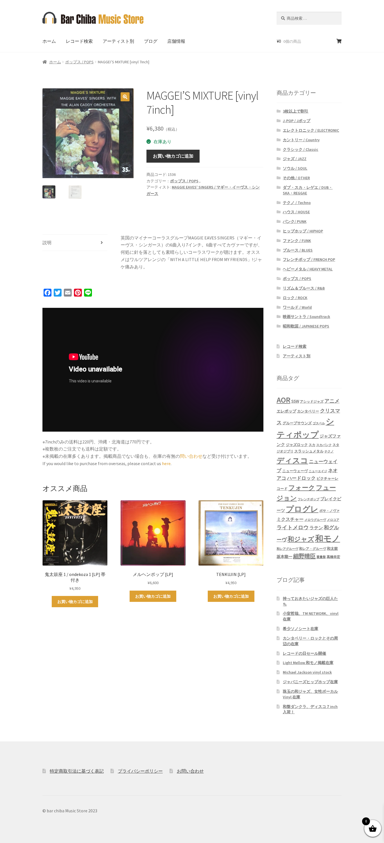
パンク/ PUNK (294, 221)
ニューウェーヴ (295, 470)
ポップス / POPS (79, 61)
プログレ (302, 509)
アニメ (332, 401)
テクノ (329, 451)
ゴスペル (319, 423)
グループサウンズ (297, 423)
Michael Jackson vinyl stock (307, 672)
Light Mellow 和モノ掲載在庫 (308, 662)
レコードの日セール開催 (304, 653)
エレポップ (286, 411)
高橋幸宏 (333, 557)
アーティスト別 (118, 41)
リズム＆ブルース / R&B (304, 288)
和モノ (327, 538)
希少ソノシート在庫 (300, 628)
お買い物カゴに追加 (173, 156)
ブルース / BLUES (298, 250)
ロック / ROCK (295, 297)
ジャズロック (297, 444)
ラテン (316, 527)
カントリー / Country (301, 139)
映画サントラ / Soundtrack (306, 316)
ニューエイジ (318, 471)
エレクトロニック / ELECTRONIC (311, 130)
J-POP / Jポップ (296, 120)
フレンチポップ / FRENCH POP (309, 259)
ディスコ (292, 460)
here (166, 463)
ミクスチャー (290, 519)
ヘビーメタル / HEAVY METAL (308, 269)
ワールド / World (297, 307)
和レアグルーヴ (287, 549)
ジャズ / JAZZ (294, 158)
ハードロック (301, 478)
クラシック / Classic (300, 149)
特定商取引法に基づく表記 (77, 771)
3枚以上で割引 (295, 111)
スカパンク (324, 445)
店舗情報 (176, 41)
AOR (283, 400)
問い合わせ (191, 456)
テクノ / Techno (297, 202)
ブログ (150, 41)
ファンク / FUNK (297, 240)
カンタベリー (308, 411)
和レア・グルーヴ (312, 549)
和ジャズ (301, 539)
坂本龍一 (284, 556)
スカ (312, 445)
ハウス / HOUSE (296, 211)
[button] (125, 96)
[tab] (74, 243)
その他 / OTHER (296, 177)
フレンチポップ (308, 499)
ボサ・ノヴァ (329, 510)
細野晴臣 (304, 556)
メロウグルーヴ (315, 520)
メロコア (333, 520)
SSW (295, 401)
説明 (46, 242)
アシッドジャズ (312, 401)
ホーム (49, 41)
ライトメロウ (293, 527)
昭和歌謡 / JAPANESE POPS (306, 326)
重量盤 (321, 557)
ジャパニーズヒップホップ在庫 (310, 681)
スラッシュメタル (309, 451)
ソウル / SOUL (295, 168)
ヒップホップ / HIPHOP (303, 231)
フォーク (301, 487)
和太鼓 (332, 548)
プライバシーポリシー (140, 771)
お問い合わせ (190, 771)
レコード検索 (79, 41)
